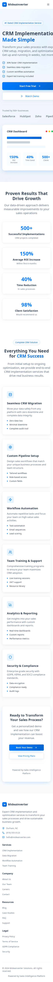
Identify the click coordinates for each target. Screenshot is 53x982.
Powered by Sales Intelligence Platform (26, 976)
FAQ (4, 918)
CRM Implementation (12, 850)
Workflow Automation (12, 860)
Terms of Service (10, 941)
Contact (5, 894)
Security (6, 951)
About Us (6, 879)
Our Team (7, 884)
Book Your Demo (24, 747)
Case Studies (8, 913)
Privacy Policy (8, 936)
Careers (6, 889)
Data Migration (9, 855)
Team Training (9, 865)
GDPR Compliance (10, 946)
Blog (4, 907)
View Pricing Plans (26, 756)
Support (6, 923)
